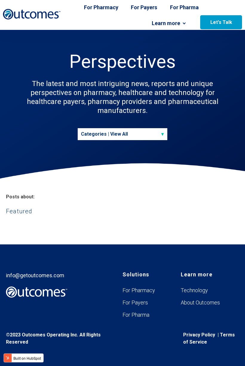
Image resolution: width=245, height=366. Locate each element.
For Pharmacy (101, 7)
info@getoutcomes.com (35, 275)
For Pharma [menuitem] (135, 315)
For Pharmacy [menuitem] (138, 290)
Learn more (166, 23)
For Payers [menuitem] (135, 302)
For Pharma (184, 7)
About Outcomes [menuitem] (200, 302)
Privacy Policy (199, 335)
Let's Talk (221, 22)
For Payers (144, 7)
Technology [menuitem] (194, 290)
